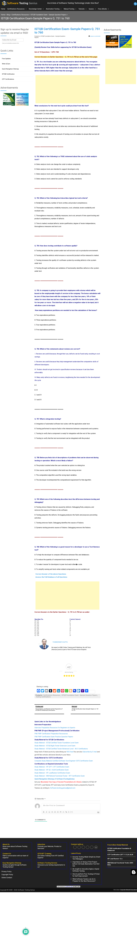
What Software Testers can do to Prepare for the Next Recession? (84, 880)
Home (3, 9)
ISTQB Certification (8, 74)
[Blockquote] (60, 812)
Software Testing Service (47, 863)
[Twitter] (79, 847)
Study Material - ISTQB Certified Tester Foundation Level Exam (57, 743)
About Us (6, 844)
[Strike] (52, 812)
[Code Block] (63, 812)
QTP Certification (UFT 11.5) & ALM (120, 854)
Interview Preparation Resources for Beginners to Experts (55, 728)
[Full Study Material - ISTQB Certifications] (112, 47)
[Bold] (43, 812)
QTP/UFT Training (44, 854)
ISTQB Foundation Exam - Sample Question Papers (79, 695)
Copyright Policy (7, 875)
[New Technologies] (22, 105)
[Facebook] (75, 847)
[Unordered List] (57, 812)
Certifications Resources (16, 9)
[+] (72, 812)
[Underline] (49, 812)
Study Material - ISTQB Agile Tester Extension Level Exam (55, 746)
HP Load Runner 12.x (114, 859)
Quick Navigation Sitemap (10, 69)
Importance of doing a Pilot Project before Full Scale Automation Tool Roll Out (86, 864)
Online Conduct (7, 878)
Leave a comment (95, 36)
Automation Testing (52, 9)
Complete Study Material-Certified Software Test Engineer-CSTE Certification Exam (64, 761)
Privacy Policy (7, 871)
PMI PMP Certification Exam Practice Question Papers (54, 737)
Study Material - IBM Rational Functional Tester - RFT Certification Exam (60, 776)
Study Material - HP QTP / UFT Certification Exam (52, 767)
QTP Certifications (8, 79)
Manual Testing (69, 9)
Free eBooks (102, 9)
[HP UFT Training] (9, 105)
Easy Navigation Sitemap (12, 863)
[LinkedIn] (87, 847)
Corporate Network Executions (128, 889)
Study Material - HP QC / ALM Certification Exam (52, 770)
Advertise (41, 844)
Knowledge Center (35, 9)
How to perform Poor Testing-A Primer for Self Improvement (86, 875)
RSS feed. (70, 752)
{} (69, 812)
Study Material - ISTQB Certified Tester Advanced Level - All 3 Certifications (61, 749)
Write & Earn (6, 64)
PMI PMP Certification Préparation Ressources (51, 734)
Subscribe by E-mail (90, 752)
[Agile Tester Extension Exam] (125, 47)
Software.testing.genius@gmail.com (62, 788)
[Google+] (83, 847)
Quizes (91, 9)
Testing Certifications (43, 697)
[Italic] (46, 812)
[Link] (66, 812)
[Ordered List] (55, 812)
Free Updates (6, 59)
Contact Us (7, 854)
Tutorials (82, 9)
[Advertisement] (67, 89)
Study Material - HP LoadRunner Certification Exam (52, 773)
